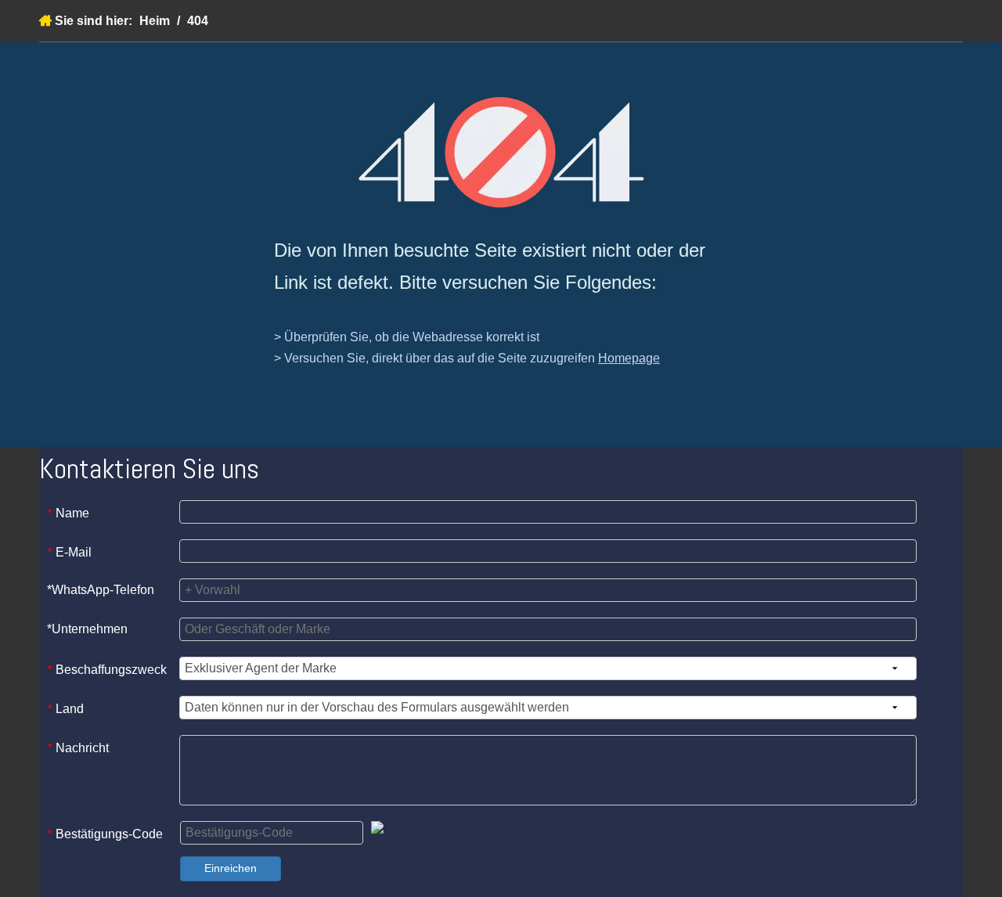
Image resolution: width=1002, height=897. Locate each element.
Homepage (629, 358)
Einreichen (230, 868)
